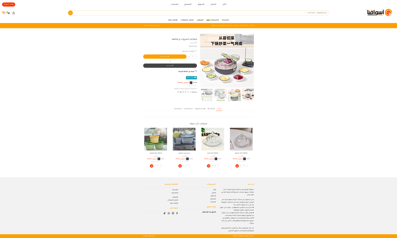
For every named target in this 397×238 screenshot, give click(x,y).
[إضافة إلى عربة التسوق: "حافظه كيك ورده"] (209, 166)
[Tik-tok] (165, 213)
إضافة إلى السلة (164, 56)
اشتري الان (169, 65)
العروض (200, 20)
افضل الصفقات (187, 20)
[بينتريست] (186, 92)
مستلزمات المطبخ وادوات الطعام (222, 25)
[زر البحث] (70, 13)
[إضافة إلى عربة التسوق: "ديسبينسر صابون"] (180, 166)
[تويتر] (190, 92)
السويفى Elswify (183, 83)
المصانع (188, 4)
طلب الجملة (9, 4)
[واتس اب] (178, 92)
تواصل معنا (173, 20)
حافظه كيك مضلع (241, 153)
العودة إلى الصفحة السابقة (151, 25)
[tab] (219, 109)
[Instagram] (173, 213)
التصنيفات (213, 20)
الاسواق (201, 4)
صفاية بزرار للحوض (155, 153)
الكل (224, 4)
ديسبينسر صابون (184, 153)
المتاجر (213, 4)
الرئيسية (225, 20)
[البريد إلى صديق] (183, 92)
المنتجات (174, 4)
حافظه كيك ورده (212, 153)
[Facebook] (177, 213)
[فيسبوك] (188, 92)
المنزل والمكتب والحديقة (240, 25)
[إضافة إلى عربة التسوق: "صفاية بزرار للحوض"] (152, 166)
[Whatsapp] (169, 213)
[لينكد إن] (180, 92)
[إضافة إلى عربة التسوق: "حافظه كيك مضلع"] (237, 166)
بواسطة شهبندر (149, 236)
